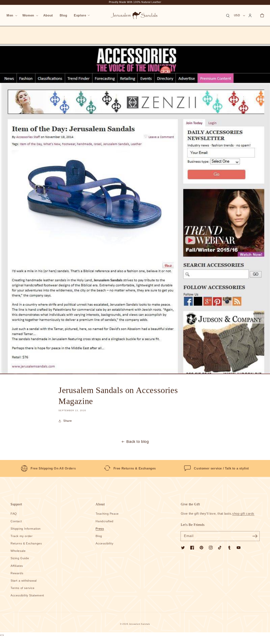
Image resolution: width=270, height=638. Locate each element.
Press (100, 528)
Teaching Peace (107, 513)
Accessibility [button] (104, 543)
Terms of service (23, 588)
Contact (16, 521)
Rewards (17, 573)
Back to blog (137, 441)
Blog (99, 536)
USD (237, 15)
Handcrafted (104, 521)
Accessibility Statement (27, 595)
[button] (11, 15)
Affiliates (17, 565)
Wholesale (18, 550)
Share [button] (67, 420)
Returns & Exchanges (26, 543)
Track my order (21, 536)
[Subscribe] (254, 536)
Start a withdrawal (24, 580)
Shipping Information (26, 528)
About (100, 504)
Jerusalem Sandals (139, 624)
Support (16, 504)
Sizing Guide (20, 558)
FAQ (14, 513)
